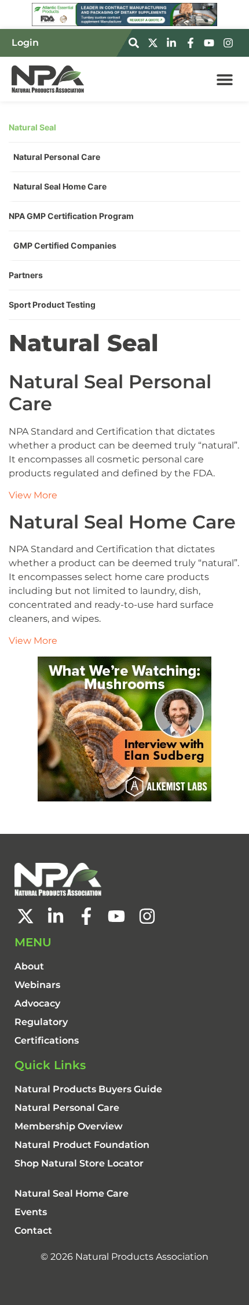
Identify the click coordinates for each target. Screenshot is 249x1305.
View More (33, 495)
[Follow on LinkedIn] (173, 43)
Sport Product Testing (52, 304)
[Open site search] (135, 43)
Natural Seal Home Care (60, 186)
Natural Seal (32, 127)
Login (25, 42)
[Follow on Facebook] (192, 43)
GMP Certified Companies (64, 245)
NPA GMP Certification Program (71, 216)
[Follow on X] (155, 43)
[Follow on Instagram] (230, 43)
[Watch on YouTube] (211, 43)
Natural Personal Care (56, 157)
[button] (224, 79)
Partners (26, 275)
